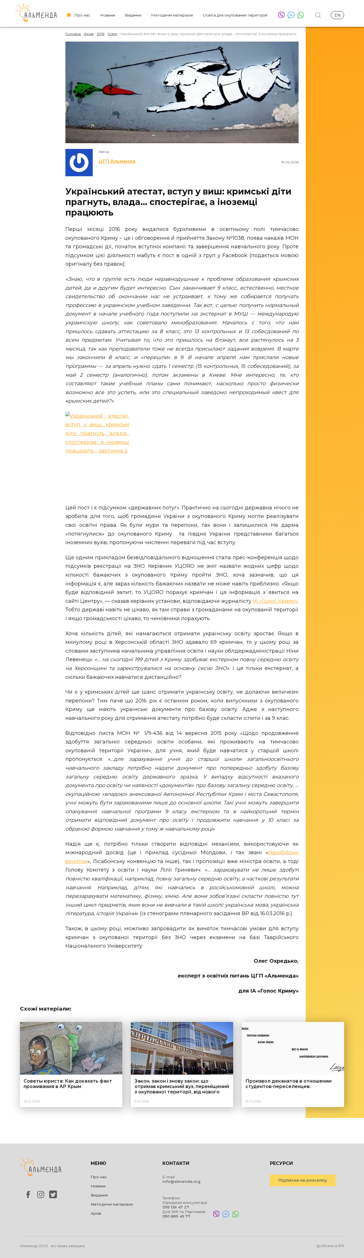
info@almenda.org (181, 1181)
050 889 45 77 (176, 1216)
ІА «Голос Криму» (275, 601)
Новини (107, 15)
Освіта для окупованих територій (235, 15)
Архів (96, 1213)
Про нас (82, 15)
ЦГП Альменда (116, 161)
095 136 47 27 (175, 1207)
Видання (133, 15)
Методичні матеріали (172, 15)
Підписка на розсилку (302, 1180)
